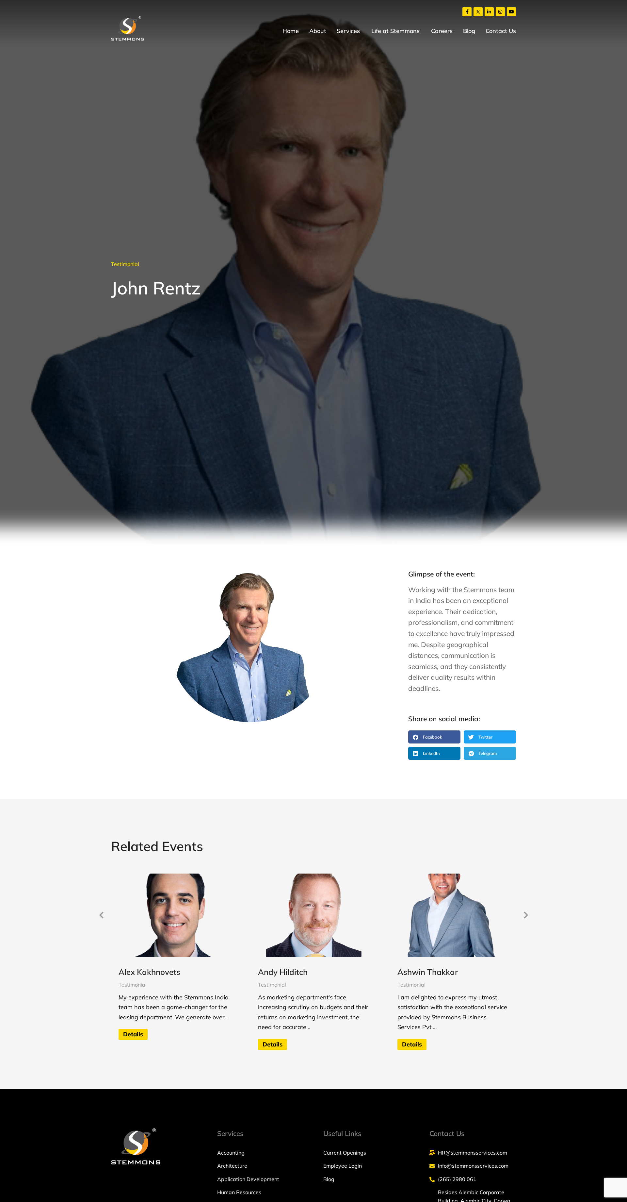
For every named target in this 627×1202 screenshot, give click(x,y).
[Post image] (174, 915)
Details (133, 1034)
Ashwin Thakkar (427, 972)
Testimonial (125, 264)
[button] (434, 736)
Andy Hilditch (283, 972)
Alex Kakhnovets (149, 972)
